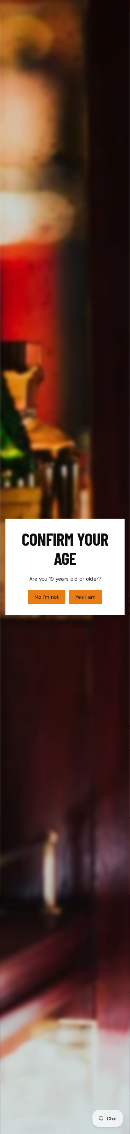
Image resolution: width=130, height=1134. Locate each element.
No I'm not (46, 597)
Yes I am (85, 597)
